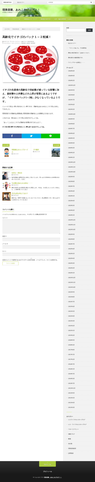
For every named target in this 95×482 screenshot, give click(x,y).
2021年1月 (71, 330)
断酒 (69, 439)
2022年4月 (71, 258)
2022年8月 (71, 239)
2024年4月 (71, 143)
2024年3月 (71, 147)
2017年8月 (71, 349)
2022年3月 (71, 263)
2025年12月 (71, 85)
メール (5, 243)
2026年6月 (71, 71)
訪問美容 (70, 453)
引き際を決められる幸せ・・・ (22, 183)
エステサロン (7, 43)
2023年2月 (71, 210)
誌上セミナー (72, 43)
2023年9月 (71, 176)
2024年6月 (71, 133)
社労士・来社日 (17, 173)
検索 (67, 28)
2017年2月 (71, 359)
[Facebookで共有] (12, 136)
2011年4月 (71, 402)
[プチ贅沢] (56, 152)
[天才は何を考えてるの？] (6, 196)
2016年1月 (71, 369)
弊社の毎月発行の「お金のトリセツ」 (79, 53)
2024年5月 (71, 138)
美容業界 (33, 43)
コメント (5, 217)
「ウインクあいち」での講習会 (77, 48)
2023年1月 (71, 215)
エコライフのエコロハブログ (76, 419)
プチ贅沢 (36, 149)
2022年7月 (71, 244)
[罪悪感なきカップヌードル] (6, 152)
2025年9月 (71, 90)
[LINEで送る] (50, 136)
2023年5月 (71, 196)
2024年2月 (71, 152)
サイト (4, 251)
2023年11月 (71, 167)
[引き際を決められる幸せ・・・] (6, 186)
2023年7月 (71, 186)
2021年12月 (71, 277)
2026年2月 (71, 80)
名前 (4, 236)
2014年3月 (71, 378)
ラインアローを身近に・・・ (76, 62)
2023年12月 (71, 162)
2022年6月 (71, 248)
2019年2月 (71, 335)
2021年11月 (71, 282)
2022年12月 (71, 220)
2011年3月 (71, 407)
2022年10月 (71, 229)
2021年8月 (71, 297)
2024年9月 (71, 119)
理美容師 (23, 43)
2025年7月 (71, 99)
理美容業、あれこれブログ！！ (21, 9)
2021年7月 (71, 301)
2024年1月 (71, 157)
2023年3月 (71, 205)
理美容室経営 (30, 41)
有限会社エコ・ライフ (30, 19)
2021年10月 (71, 287)
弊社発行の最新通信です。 (76, 57)
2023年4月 (71, 200)
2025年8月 (71, 95)
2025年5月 (71, 109)
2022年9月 (71, 234)
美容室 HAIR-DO (46, 19)
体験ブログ (24, 41)
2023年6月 (71, 191)
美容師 (28, 43)
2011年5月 (71, 398)
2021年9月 (71, 292)
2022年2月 (71, 268)
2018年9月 (71, 340)
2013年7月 (71, 383)
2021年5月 (71, 311)
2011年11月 (71, 388)
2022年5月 (71, 253)
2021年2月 (71, 325)
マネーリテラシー (16, 41)
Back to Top (47, 464)
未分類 (70, 443)
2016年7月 (71, 364)
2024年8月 (71, 123)
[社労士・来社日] (6, 176)
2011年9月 (71, 393)
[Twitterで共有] (31, 136)
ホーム (6, 19)
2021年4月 (71, 316)
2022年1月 (71, 273)
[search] (91, 2)
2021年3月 (71, 321)
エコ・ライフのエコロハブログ (77, 424)
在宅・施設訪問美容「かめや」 (63, 19)
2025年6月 (71, 104)
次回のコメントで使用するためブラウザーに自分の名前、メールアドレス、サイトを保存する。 (30, 260)
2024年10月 (71, 114)
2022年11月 (71, 224)
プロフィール (16, 19)
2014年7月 (71, 373)
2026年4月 (71, 75)
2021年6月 (71, 306)
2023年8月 (71, 181)
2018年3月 (71, 345)
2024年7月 (71, 128)
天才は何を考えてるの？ (20, 193)
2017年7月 (71, 354)
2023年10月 (71, 172)
